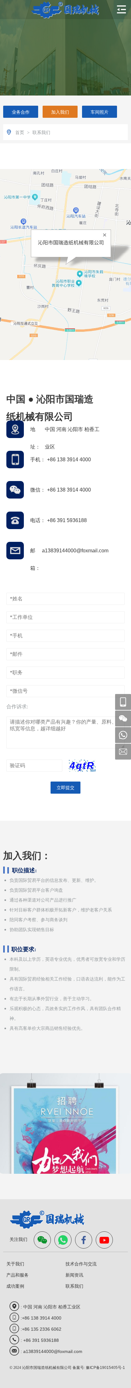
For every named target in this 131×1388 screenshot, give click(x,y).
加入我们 (60, 112)
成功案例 (15, 1286)
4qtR (82, 765)
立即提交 (65, 787)
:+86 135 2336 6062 (41, 1329)
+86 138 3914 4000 (69, 459)
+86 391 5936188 (67, 520)
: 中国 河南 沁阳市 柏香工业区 (50, 1306)
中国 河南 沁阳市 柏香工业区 (72, 432)
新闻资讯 (74, 1275)
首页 (20, 132)
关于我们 (15, 1263)
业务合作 (21, 112)
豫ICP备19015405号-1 (105, 1367)
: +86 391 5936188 (40, 1340)
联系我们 (41, 132)
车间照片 (99, 112)
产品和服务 (17, 1275)
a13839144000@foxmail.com (75, 550)
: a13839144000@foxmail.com (51, 1351)
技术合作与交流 (81, 1263)
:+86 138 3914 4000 (41, 1318)
